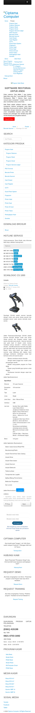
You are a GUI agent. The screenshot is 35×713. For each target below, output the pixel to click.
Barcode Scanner (14, 36)
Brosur (5, 78)
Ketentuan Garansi (18, 64)
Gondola (11, 56)
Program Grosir (13, 29)
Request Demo (8, 63)
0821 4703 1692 (13, 270)
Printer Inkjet (13, 47)
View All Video (9, 119)
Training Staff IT (17, 71)
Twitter (5, 707)
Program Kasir (13, 23)
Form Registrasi (17, 73)
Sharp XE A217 (9, 687)
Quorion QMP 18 (10, 689)
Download (20, 490)
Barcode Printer (13, 34)
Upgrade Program (18, 70)
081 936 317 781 (12, 256)
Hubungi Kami (9, 76)
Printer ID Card (13, 51)
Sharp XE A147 (9, 681)
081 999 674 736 (10, 259)
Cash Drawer (13, 38)
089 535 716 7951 (13, 264)
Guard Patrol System (15, 43)
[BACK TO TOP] (4, 612)
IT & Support (16, 66)
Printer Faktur (13, 52)
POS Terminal (13, 32)
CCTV (11, 42)
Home (6, 21)
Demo (6, 59)
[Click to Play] (17, 83)
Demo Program (8, 61)
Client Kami (17, 59)
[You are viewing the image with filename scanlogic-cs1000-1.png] (17, 327)
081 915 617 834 (10, 261)
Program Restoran (14, 25)
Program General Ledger (16, 31)
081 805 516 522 (11, 253)
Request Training (8, 65)
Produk (12, 21)
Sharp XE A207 (9, 684)
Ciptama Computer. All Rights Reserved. (19, 711)
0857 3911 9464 (11, 250)
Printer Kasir (12, 49)
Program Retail (13, 27)
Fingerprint (12, 45)
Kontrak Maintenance (19, 68)
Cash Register (13, 40)
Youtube (6, 702)
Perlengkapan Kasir (14, 54)
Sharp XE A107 (9, 678)
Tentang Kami (18, 62)
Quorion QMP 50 (10, 692)
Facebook (6, 705)
